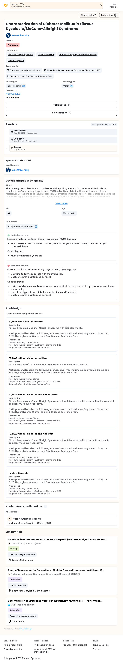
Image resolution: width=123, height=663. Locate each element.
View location (60, 112)
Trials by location (13, 649)
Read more (62, 203)
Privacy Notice (101, 645)
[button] (20, 54)
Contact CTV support (75, 645)
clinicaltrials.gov (25, 629)
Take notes (59, 104)
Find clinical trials (13, 645)
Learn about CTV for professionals (44, 650)
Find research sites (43, 645)
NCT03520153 (13, 94)
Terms (96, 649)
